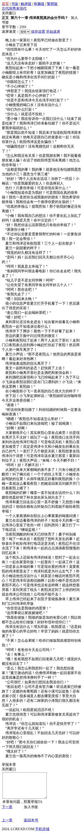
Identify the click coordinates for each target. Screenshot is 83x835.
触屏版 (26, 4)
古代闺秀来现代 (14, 8)
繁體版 (52, 4)
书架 (14, 4)
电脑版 (39, 4)
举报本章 (9, 764)
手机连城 (42, 829)
